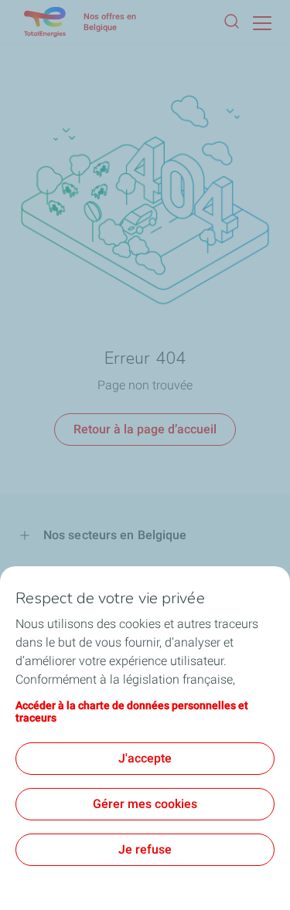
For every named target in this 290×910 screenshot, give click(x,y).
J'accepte (145, 758)
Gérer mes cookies (145, 803)
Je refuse (145, 849)
